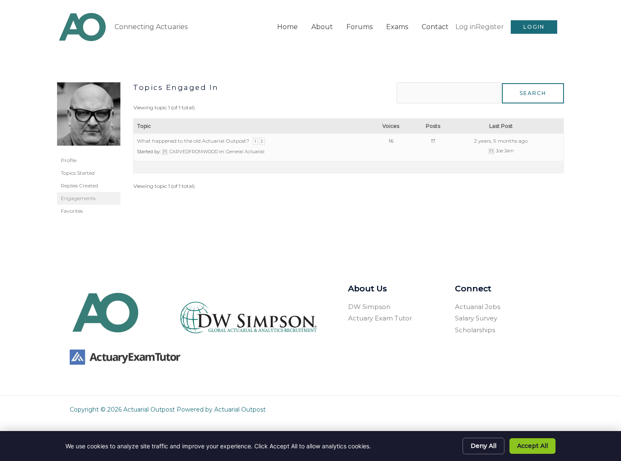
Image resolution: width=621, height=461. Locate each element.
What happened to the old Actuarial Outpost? (193, 141)
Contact (435, 27)
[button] (534, 27)
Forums (359, 27)
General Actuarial (245, 152)
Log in (465, 27)
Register (490, 27)
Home (287, 27)
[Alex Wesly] (88, 117)
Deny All (483, 446)
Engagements (78, 198)
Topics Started (78, 173)
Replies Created (79, 185)
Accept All (532, 446)
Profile (68, 160)
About (322, 27)
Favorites (72, 211)
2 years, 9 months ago (501, 141)
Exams (397, 27)
